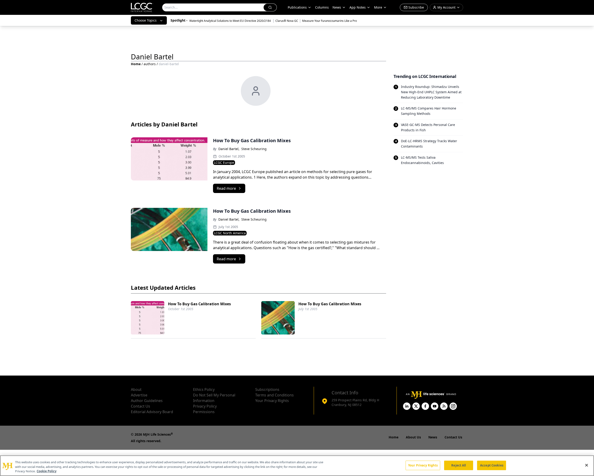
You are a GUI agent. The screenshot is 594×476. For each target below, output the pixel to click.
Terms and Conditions (274, 395)
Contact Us (140, 406)
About (136, 389)
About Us (413, 437)
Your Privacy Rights (272, 400)
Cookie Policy (46, 471)
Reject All (458, 465)
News (337, 7)
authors (150, 64)
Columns (322, 7)
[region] (297, 465)
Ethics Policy (204, 389)
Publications (297, 7)
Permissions (204, 411)
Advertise (139, 395)
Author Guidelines (147, 400)
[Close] (586, 465)
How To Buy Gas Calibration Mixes (199, 303)
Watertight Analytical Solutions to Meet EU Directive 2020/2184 (230, 21)
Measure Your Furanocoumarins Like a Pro (329, 21)
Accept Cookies (491, 465)
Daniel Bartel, (228, 149)
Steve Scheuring (254, 149)
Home (136, 64)
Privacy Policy (205, 406)
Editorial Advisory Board (152, 411)
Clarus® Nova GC (286, 21)
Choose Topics (146, 20)
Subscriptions (267, 389)
